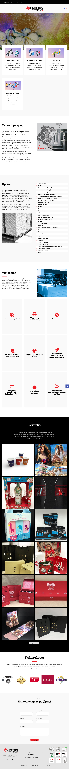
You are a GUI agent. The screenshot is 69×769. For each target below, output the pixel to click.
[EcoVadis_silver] (51, 747)
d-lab (32, 765)
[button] (67, 386)
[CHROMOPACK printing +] (34, 6)
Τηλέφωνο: (39, 718)
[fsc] (65, 758)
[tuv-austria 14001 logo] (64, 752)
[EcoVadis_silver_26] (64, 747)
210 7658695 (30, 754)
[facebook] (7, 759)
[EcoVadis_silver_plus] (51, 752)
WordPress (51, 765)
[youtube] (12, 759)
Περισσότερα (34, 643)
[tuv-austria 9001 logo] (58, 752)
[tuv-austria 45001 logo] (51, 758)
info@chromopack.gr (32, 757)
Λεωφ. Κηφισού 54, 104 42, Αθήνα (36, 752)
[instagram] (9, 759)
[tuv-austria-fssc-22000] (58, 758)
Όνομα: (22, 710)
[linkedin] (14, 759)
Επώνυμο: (39, 710)
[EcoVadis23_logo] (58, 747)
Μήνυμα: (22, 726)
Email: (22, 718)
